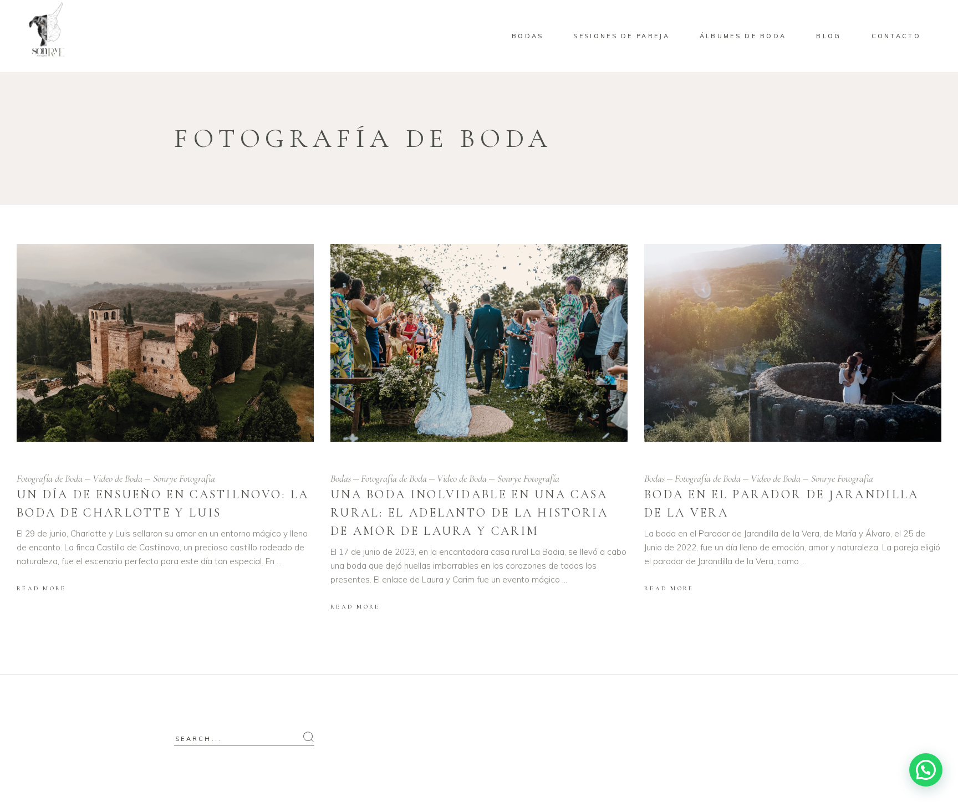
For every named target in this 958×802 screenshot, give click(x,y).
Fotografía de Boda (50, 478)
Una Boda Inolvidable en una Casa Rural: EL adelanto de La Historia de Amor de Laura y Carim (469, 512)
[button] (925, 769)
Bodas (340, 478)
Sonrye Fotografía (184, 478)
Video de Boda (117, 478)
